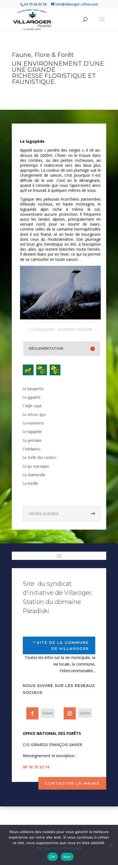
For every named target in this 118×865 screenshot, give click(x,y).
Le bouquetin (33, 389)
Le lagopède (32, 431)
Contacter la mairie (72, 783)
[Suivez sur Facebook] (32, 713)
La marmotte (33, 423)
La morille (30, 483)
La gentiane (32, 440)
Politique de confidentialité (59, 848)
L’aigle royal (32, 406)
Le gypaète (32, 397)
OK (52, 857)
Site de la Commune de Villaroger (63, 645)
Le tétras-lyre (34, 414)
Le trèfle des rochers (40, 457)
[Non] (111, 845)
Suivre (47, 713)
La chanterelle (34, 475)
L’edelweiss (32, 449)
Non (67, 857)
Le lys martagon (36, 466)
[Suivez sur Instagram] (70, 713)
